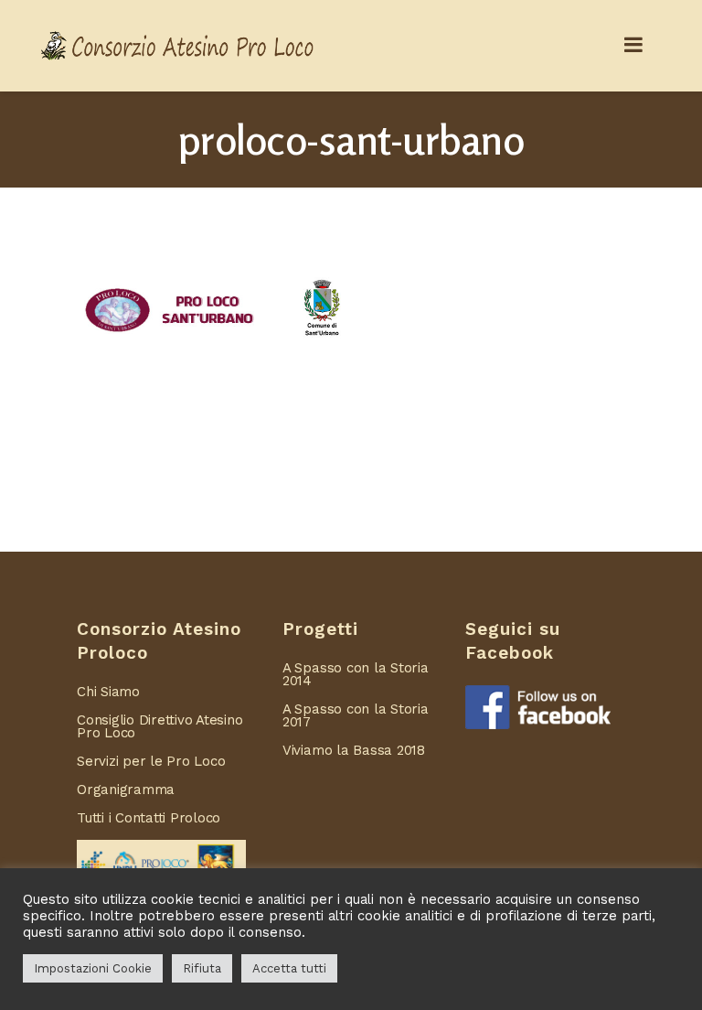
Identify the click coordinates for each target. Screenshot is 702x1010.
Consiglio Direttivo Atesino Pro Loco (160, 726)
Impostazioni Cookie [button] (93, 968)
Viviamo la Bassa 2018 (353, 750)
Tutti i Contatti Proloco (148, 817)
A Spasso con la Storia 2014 (355, 674)
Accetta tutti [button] (289, 968)
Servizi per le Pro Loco (151, 761)
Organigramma (126, 789)
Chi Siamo (108, 691)
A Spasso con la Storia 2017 (355, 715)
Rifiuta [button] (202, 968)
